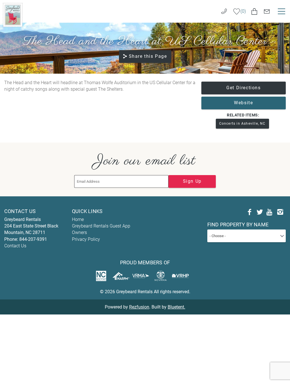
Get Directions (243, 87)
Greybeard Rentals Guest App (101, 226)
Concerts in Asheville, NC (242, 124)
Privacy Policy (86, 239)
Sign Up (192, 181)
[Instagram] (280, 212)
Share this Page (148, 56)
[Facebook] (249, 212)
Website (243, 102)
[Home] (13, 14)
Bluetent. (176, 307)
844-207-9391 (33, 239)
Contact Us (15, 245)
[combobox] (246, 235)
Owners (79, 232)
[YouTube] (269, 212)
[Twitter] (259, 212)
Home (78, 219)
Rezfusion (139, 307)
